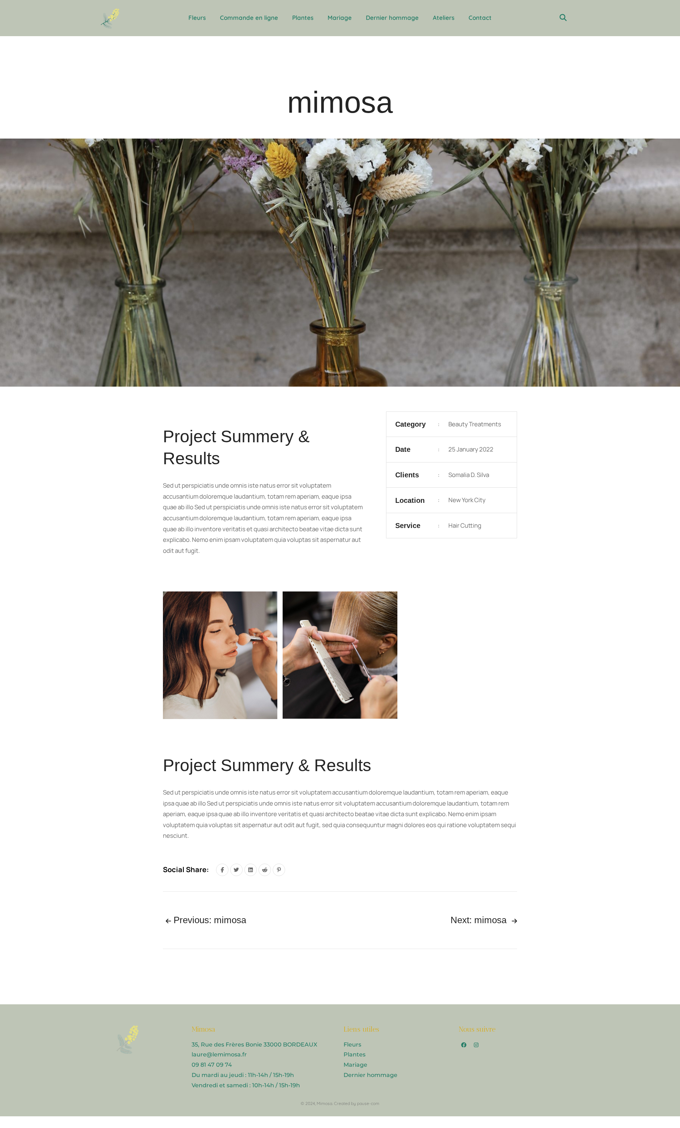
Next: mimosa (479, 920)
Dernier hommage (392, 17)
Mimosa (324, 1103)
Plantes (302, 17)
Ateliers (443, 17)
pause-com (368, 1103)
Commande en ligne (249, 17)
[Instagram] (476, 1045)
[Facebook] (464, 1045)
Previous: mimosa (208, 920)
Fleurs (197, 17)
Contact (480, 17)
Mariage (340, 17)
